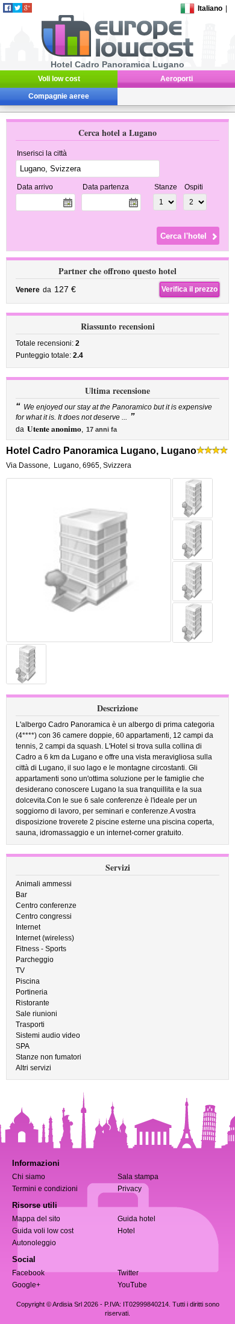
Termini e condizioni (45, 1189)
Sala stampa (138, 1176)
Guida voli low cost (43, 1231)
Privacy (130, 1189)
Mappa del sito (36, 1219)
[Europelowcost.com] (117, 55)
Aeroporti (176, 79)
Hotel (126, 1231)
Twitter (128, 1273)
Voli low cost (59, 79)
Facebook (28, 1273)
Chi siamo (28, 1176)
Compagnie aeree (58, 96)
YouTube (132, 1285)
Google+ (26, 1285)
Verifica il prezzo (189, 289)
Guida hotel (136, 1219)
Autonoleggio (34, 1243)
